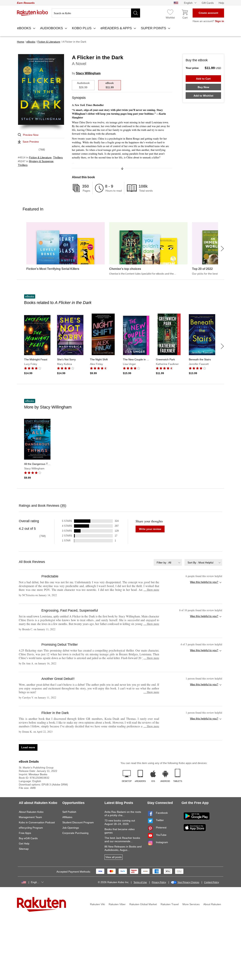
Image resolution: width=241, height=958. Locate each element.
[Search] (135, 13)
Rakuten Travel (170, 904)
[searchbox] (96, 13)
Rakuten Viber (117, 904)
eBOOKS (24, 28)
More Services (191, 904)
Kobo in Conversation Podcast (37, 822)
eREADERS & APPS (117, 28)
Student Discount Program (78, 822)
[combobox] (168, 562)
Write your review (150, 528)
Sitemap (24, 848)
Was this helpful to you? (204, 581)
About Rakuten (212, 904)
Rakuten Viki (97, 904)
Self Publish (69, 811)
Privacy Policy (159, 882)
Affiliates (67, 817)
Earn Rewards (26, 2)
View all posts (113, 857)
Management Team (30, 817)
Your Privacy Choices (188, 882)
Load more (28, 747)
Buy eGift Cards (28, 838)
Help (221, 2)
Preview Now (30, 134)
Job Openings (70, 827)
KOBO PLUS (82, 28)
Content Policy (211, 882)
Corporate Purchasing (75, 832)
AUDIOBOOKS (52, 28)
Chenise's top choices (125, 268)
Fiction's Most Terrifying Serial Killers (52, 268)
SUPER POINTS (154, 28)
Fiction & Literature (40, 157)
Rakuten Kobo (32, 12)
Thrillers (58, 157)
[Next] (222, 248)
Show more (151, 589)
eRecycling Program (31, 827)
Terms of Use (140, 882)
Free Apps (25, 832)
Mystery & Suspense (41, 161)
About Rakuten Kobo (31, 811)
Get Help (24, 843)
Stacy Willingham (88, 73)
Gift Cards (208, 2)
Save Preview (31, 141)
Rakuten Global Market (143, 904)
